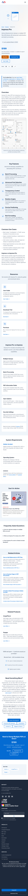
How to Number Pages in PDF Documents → (12, 584)
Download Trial (14, 57)
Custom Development (14, 720)
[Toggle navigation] (25, 2)
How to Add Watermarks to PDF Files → (11, 567)
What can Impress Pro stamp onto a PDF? (14, 535)
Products (7, 26)
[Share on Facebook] (6, 66)
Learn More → (6, 626)
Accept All (14, 890)
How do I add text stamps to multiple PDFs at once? (12, 530)
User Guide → (6, 299)
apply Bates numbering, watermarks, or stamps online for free (13, 79)
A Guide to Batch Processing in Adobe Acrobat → (13, 601)
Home (3, 26)
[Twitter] (6, 796)
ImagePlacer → (14, 769)
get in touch (8, 692)
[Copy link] (15, 66)
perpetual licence (16, 747)
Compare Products (6, 829)
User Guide (5, 61)
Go (14, 816)
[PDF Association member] (4, 801)
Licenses (3, 839)
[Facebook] (3, 796)
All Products (4, 827)
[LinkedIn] (9, 796)
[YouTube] (12, 796)
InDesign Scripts (5, 846)
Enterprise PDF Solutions (9, 723)
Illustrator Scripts (5, 844)
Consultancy (21, 723)
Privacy (13, 818)
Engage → (6, 772)
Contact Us (8, 726)
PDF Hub (4, 833)
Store (3, 835)
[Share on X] (9, 66)
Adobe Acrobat (8, 444)
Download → (6, 316)
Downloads (4, 837)
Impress (18, 426)
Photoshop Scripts (6, 848)
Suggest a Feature (18, 726)
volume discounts (6, 53)
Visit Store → (6, 334)
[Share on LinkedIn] (12, 66)
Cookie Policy (22, 866)
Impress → (6, 769)
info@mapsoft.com (12, 819)
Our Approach (5, 859)
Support (3, 841)
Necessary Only (14, 893)
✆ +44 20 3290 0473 (6, 793)
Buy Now (5, 57)
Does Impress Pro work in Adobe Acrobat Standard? (14, 541)
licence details (12, 474)
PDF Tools (4, 831)
